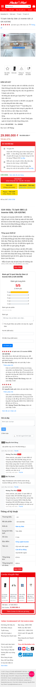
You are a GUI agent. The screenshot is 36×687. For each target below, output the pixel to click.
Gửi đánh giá (7, 345)
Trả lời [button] (16, 451)
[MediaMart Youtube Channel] (24, 648)
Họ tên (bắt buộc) (7, 330)
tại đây (23, 158)
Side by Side (20, 526)
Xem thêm (4, 665)
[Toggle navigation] (2, 6)
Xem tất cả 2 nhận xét (9, 411)
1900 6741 (21, 630)
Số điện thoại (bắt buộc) (9, 338)
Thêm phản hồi (8, 365)
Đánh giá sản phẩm (8, 307)
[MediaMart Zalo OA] (28, 648)
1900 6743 (29, 630)
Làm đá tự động (21, 549)
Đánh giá (5, 314)
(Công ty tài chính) (9, 186)
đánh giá (16, 25)
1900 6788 (11, 199)
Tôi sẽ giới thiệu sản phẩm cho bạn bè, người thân (18, 325)
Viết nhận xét (24, 25)
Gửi (3, 429)
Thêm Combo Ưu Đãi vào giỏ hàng (18, 611)
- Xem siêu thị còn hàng (16, 175)
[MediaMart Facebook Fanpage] (19, 648)
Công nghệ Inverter (22, 542)
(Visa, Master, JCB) (9, 193)
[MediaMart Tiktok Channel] (32, 648)
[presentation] (2, 48)
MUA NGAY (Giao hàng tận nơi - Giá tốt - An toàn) (18, 180)
